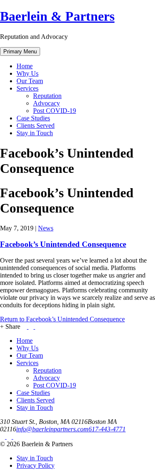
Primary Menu (20, 51)
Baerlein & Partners (57, 16)
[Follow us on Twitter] (10, 436)
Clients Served (36, 125)
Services (27, 88)
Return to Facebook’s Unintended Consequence (62, 319)
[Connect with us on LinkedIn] (15, 436)
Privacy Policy (36, 465)
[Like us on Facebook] (3, 436)
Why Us (27, 73)
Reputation (47, 95)
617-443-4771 (107, 429)
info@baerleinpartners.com (52, 429)
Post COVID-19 (54, 110)
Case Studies (33, 118)
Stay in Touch (35, 132)
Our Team (30, 80)
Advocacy (46, 103)
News (45, 228)
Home (25, 65)
